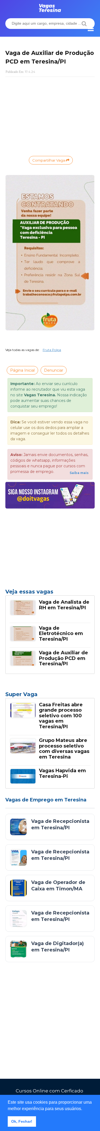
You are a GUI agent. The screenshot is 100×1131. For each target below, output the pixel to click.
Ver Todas (50, 696)
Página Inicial (22, 370)
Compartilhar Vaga (49, 160)
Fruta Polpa (52, 350)
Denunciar (53, 370)
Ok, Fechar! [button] (21, 1121)
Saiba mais (79, 473)
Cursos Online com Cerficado (49, 1090)
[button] (84, 1109)
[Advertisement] (50, 115)
